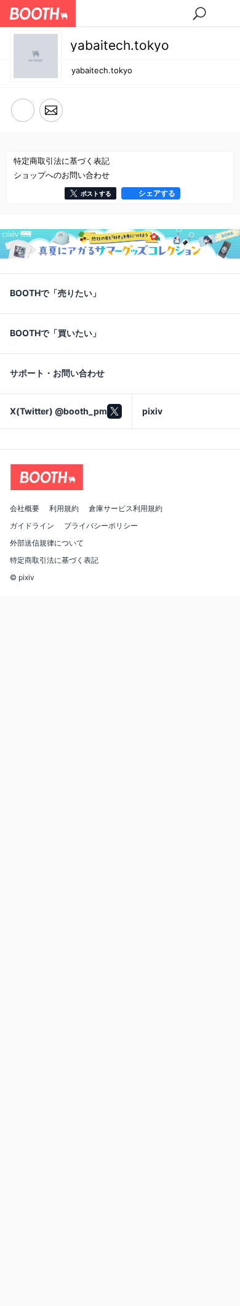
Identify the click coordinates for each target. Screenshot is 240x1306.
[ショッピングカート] (198, 13)
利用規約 (64, 1276)
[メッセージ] (51, 111)
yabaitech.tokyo (101, 70)
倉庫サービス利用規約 (125, 1276)
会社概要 (24, 1276)
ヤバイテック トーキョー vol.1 (63, 850)
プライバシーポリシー (101, 1293)
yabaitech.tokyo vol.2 (171, 656)
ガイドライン (32, 1293)
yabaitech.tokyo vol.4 (171, 469)
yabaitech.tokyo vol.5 (54, 469)
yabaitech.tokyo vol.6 (171, 281)
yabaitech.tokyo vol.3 (54, 656)
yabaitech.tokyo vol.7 (54, 281)
